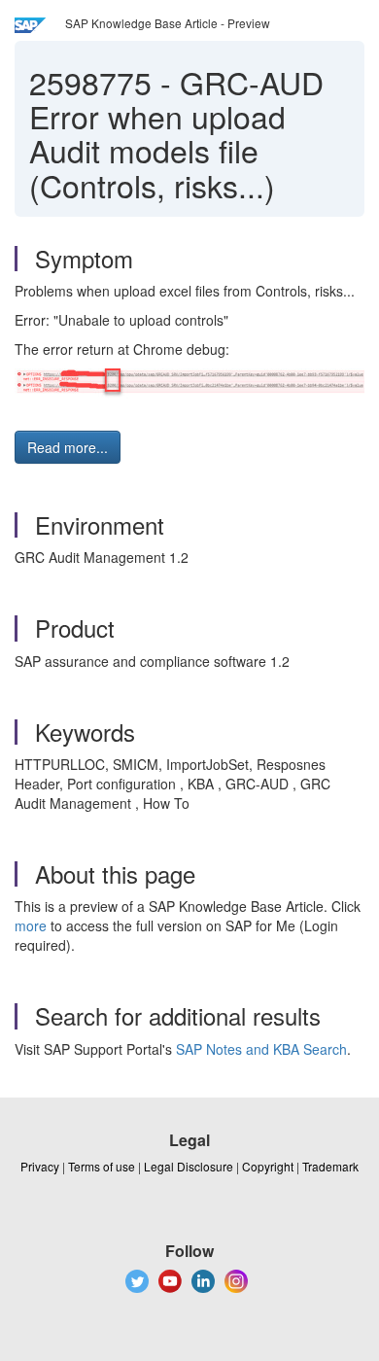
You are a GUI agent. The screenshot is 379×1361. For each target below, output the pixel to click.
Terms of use (101, 1166)
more (31, 925)
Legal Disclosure (188, 1166)
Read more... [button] (67, 447)
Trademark (330, 1166)
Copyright (267, 1166)
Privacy (39, 1166)
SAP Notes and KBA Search (261, 1049)
